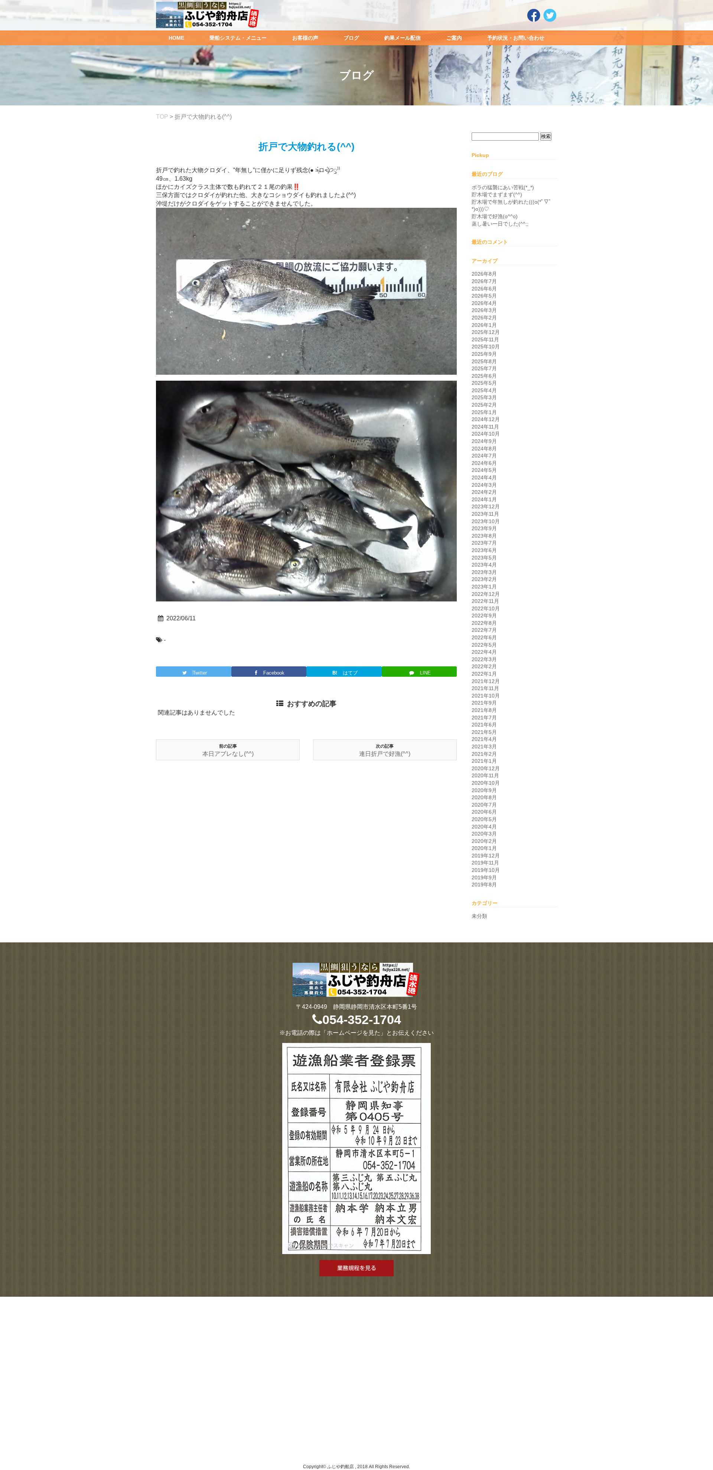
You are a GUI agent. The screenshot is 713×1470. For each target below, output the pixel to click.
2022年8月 (484, 623)
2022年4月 (484, 652)
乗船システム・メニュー (238, 38)
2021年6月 (484, 725)
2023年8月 (484, 536)
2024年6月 (484, 463)
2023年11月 (485, 514)
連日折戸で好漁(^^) (384, 754)
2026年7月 (484, 281)
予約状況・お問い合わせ (515, 38)
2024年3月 (484, 485)
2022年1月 (484, 674)
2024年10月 (486, 434)
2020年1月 (484, 848)
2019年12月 (486, 856)
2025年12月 (486, 332)
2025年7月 (484, 368)
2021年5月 (484, 732)
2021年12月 (486, 681)
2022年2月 (484, 666)
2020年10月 (486, 783)
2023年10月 (486, 521)
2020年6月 (484, 812)
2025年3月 (484, 397)
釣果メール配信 (402, 38)
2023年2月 (484, 579)
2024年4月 (484, 477)
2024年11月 (485, 427)
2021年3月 (484, 746)
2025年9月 (484, 354)
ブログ (351, 38)
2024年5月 (484, 470)
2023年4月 (484, 565)
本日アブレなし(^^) (228, 754)
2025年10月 (486, 347)
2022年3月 (484, 659)
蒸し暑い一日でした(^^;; (500, 224)
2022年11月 (485, 601)
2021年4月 (484, 739)
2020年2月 (484, 841)
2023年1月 (484, 587)
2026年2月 (484, 318)
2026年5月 (484, 296)
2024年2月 (484, 492)
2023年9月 (484, 528)
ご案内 (454, 38)
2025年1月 (484, 412)
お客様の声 (305, 38)
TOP (162, 117)
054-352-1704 (361, 1020)
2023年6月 (484, 550)
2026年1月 (484, 325)
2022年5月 (484, 645)
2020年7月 (484, 805)
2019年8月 (484, 884)
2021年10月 (486, 696)
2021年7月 (484, 718)
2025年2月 (484, 405)
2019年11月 (485, 863)
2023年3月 (484, 572)
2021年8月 (484, 710)
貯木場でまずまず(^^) (497, 194)
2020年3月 (484, 834)
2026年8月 (484, 274)
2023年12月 (486, 506)
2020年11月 (485, 775)
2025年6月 (484, 376)
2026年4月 (484, 303)
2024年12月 (486, 419)
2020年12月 (486, 768)
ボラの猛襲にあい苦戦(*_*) (503, 187)
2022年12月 (486, 594)
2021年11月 (485, 688)
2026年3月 (484, 310)
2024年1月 (484, 499)
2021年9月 (484, 703)
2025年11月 (485, 339)
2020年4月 (484, 827)
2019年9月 (484, 877)
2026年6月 (484, 289)
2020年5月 (484, 819)
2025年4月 (484, 390)
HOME (176, 38)
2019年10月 (486, 870)
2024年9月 (484, 441)
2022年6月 (484, 637)
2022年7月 (484, 630)
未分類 (479, 916)
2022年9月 (484, 615)
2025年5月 (484, 383)
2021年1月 (484, 761)
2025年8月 (484, 361)
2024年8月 (484, 449)
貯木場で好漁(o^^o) (495, 216)
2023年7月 (484, 543)
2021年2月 (484, 754)
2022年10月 (486, 608)
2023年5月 (484, 558)
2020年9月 (484, 790)
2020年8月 (484, 797)
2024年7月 (484, 456)
